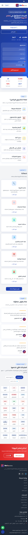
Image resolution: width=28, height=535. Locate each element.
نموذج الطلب (24, 490)
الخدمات (25, 483)
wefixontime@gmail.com (20, 516)
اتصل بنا (25, 488)
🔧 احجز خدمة (19, 455)
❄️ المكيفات (19, 377)
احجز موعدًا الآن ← (14, 70)
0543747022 (22, 514)
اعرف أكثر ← (14, 194)
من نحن (25, 485)
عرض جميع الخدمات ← (14, 289)
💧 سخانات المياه (14, 381)
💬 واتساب (8, 455)
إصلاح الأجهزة (24, 497)
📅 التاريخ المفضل (21, 62)
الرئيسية (25, 480)
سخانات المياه (24, 502)
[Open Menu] (2, 5)
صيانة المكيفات (24, 500)
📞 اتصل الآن (14, 32)
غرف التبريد (24, 505)
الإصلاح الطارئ (24, 507)
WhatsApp (23, 519)
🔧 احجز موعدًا (14, 27)
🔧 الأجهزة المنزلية (10, 377)
